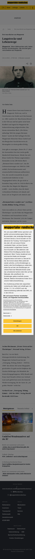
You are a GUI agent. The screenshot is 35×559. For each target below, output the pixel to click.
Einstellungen (17, 321)
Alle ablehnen (17, 330)
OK (17, 326)
